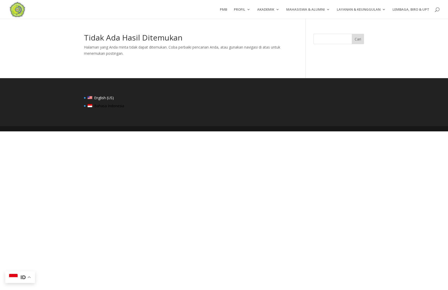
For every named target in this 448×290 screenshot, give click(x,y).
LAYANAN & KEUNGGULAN (359, 10)
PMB (223, 10)
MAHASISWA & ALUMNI (305, 10)
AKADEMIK (265, 10)
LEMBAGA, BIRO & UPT (411, 10)
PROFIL (239, 10)
